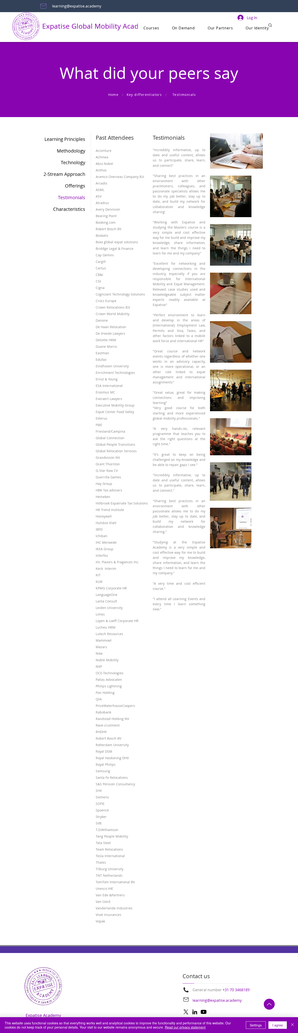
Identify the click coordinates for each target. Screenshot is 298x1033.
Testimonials (71, 197)
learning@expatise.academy (76, 6)
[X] (186, 1012)
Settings (256, 1025)
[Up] (269, 1004)
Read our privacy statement (185, 1027)
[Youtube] (203, 1012)
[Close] (292, 1025)
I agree (277, 1025)
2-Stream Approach (64, 174)
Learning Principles (64, 139)
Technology (73, 162)
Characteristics (69, 209)
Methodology (71, 151)
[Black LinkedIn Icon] (194, 1012)
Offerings (75, 186)
